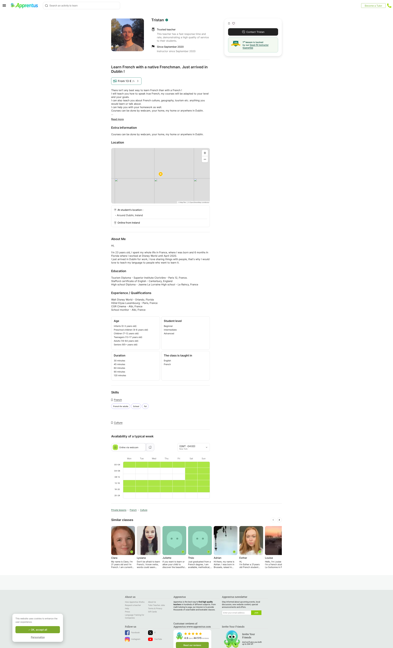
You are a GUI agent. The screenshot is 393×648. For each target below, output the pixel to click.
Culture (118, 422)
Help (127, 608)
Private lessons (118, 510)
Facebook (135, 632)
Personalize (38, 637)
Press (127, 612)
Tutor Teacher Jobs (156, 605)
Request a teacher (133, 605)
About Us (152, 602)
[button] (233, 23)
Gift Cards (152, 612)
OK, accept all (38, 629)
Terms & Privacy (155, 608)
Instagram (135, 639)
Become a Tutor (373, 5)
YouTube (158, 639)
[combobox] (81, 5)
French (118, 399)
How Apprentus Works (135, 602)
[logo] (25, 5)
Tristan (157, 20)
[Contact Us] (389, 5)
